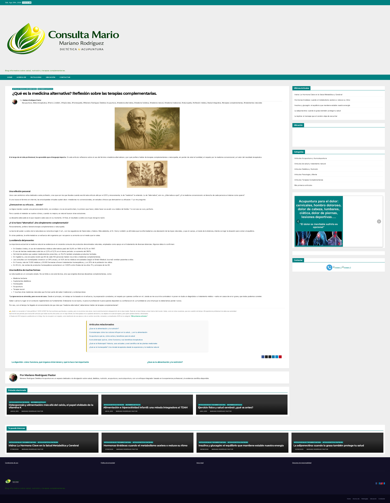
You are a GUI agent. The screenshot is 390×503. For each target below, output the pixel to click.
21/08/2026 (109, 449)
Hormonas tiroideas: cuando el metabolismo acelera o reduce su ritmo (322, 100)
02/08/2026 (299, 449)
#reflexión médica (199, 103)
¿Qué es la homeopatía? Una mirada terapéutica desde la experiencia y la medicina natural (124, 347)
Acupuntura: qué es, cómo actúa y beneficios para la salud (112, 336)
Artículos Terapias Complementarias (24, 89)
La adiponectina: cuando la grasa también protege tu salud (317, 111)
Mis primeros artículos (45, 89)
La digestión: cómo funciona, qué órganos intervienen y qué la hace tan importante (50, 362)
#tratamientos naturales (253, 103)
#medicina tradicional (173, 103)
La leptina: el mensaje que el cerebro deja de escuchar (315, 116)
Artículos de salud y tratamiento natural (212, 404)
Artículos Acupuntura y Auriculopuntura (310, 158)
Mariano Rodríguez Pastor (32, 100)
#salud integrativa (214, 103)
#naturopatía (187, 103)
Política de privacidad (108, 463)
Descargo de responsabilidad (301, 463)
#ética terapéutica (40, 103)
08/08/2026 (204, 449)
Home (9, 77)
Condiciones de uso (11, 463)
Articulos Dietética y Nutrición (19, 402)
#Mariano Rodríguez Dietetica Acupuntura (99, 103)
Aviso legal (200, 463)
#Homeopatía (77, 103)
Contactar (65, 77)
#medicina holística (141, 103)
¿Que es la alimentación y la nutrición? (104, 329)
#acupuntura (27, 103)
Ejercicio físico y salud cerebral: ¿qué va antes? (225, 407)
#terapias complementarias (232, 103)
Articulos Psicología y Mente (305, 174)
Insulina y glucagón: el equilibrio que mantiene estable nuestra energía (322, 105)
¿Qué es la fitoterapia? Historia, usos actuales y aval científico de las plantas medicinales (123, 343)
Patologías (36, 77)
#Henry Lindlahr (54, 103)
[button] (379, 77)
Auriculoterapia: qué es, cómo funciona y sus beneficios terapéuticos (116, 340)
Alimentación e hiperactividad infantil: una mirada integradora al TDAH (145, 407)
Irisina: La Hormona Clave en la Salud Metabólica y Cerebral (318, 95)
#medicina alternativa (125, 103)
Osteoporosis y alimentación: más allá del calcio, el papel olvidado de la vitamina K (51, 406)
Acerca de (21, 77)
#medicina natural (157, 103)
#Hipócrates (66, 103)
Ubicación (50, 77)
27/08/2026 (14, 449)
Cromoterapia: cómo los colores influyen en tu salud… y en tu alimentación (118, 332)
